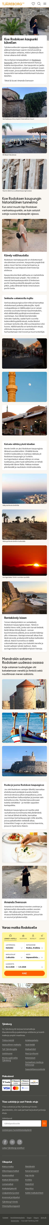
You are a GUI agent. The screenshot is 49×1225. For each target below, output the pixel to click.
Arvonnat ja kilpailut (11, 1197)
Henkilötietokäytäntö (17, 1218)
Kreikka (28, 1179)
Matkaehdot (30, 1049)
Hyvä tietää (30, 1044)
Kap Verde (29, 1175)
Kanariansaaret (32, 1170)
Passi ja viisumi (31, 1053)
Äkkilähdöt (30, 1166)
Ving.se (29, 1218)
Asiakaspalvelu (31, 1040)
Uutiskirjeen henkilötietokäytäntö (17, 1130)
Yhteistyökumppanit (11, 1206)
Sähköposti (7, 1118)
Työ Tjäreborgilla (9, 1049)
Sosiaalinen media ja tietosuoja (34, 1063)
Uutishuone (7, 1053)
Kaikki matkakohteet (34, 1192)
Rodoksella (34, 47)
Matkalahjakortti (9, 1188)
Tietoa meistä (8, 1040)
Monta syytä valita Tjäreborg (10, 1059)
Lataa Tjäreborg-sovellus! (13, 1147)
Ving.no (36, 1218)
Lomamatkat (7, 1184)
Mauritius (29, 1188)
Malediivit (29, 1184)
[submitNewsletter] (44, 1123)
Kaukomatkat (8, 1175)
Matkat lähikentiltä (10, 1179)
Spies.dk (43, 1218)
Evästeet (5, 1218)
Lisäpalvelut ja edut (10, 1192)
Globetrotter (15, 1221)
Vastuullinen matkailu (11, 1044)
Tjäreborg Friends (10, 1201)
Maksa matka (8, 1166)
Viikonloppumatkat (10, 1170)
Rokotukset (30, 1057)
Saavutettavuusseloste (35, 1069)
